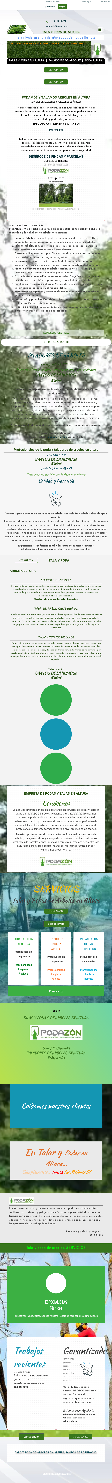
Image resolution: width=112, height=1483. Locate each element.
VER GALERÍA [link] (26, 560)
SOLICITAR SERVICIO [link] (56, 342)
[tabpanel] (57, 26)
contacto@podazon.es (57, 26)
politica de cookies (54, 2)
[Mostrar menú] (100, 29)
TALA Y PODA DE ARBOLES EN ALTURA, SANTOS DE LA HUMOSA (55, 1452)
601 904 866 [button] (56, 130)
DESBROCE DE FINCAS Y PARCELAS (56, 156)
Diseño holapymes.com (56, 1473)
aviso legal (86, 2)
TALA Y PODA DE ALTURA (61, 32)
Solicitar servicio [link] (56, 924)
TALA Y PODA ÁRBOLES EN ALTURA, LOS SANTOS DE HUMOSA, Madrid (48, 43)
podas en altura (57, 437)
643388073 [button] (60, 21)
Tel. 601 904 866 (56, 70)
